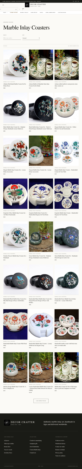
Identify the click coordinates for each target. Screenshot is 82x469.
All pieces (6, 440)
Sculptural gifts (33, 443)
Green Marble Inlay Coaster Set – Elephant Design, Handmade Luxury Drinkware (40, 256)
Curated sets (33, 453)
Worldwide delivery (60, 443)
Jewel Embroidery (50, 12)
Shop (5, 12)
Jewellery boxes (8, 453)
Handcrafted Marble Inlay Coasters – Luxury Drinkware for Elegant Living (40, 344)
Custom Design (62, 12)
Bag (23, 9)
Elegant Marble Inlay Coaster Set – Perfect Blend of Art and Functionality (65, 128)
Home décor (34, 12)
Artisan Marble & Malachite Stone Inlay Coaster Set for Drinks (39, 85)
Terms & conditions (60, 456)
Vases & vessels (8, 449)
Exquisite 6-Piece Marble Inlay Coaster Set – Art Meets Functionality (14, 213)
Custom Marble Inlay (35, 449)
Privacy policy (59, 453)
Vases (41, 12)
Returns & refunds (60, 449)
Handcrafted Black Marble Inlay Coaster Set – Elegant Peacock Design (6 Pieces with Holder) (40, 300)
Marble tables (24, 12)
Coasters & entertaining (36, 440)
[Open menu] (3, 5)
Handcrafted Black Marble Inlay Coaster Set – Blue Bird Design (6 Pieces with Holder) (15, 299)
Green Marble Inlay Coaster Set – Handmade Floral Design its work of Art (66, 256)
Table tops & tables (9, 443)
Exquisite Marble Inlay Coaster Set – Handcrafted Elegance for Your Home (38, 213)
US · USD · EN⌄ (76, 1)
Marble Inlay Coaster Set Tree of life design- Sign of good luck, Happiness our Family (66, 387)
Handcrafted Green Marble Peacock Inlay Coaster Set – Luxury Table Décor (65, 299)
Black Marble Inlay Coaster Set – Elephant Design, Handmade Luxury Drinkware (14, 128)
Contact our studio (60, 446)
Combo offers (14, 12)
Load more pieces (41, 400)
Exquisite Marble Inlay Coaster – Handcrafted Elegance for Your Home (66, 213)
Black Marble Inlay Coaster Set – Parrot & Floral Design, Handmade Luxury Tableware (40, 128)
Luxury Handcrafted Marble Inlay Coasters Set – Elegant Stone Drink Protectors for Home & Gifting (41, 388)
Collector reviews (59, 440)
